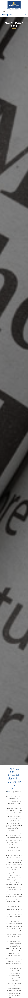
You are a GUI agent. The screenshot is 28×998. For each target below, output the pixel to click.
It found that (16, 919)
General (8, 791)
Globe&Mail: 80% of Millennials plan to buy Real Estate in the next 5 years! (14, 778)
